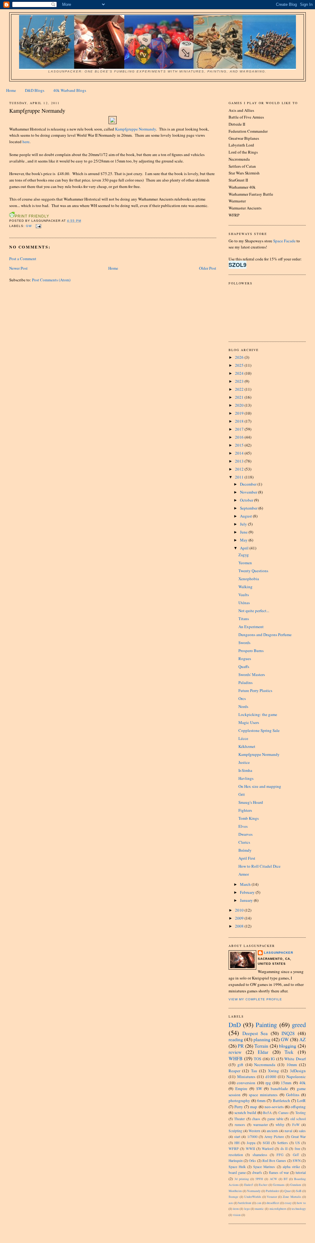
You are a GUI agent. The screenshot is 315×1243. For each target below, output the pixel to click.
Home (11, 90)
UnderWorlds (252, 1196)
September (249, 508)
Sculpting (235, 1130)
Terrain (261, 1046)
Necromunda (264, 1064)
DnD (235, 1024)
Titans (243, 618)
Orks (252, 1160)
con (259, 1203)
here (26, 141)
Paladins (245, 682)
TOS (257, 1058)
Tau (254, 1070)
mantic (259, 1208)
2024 (240, 373)
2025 (240, 365)
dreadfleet (272, 1203)
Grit (241, 794)
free (297, 1148)
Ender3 (248, 1184)
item (236, 1208)
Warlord (267, 1148)
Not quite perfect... (253, 610)
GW (29, 226)
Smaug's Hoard (250, 802)
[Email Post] (37, 226)
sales (302, 1130)
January (247, 900)
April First (246, 858)
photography (239, 1100)
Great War (298, 1136)
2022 (240, 389)
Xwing (273, 1070)
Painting (266, 1024)
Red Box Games (274, 1160)
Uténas (244, 602)
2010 (240, 910)
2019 (240, 413)
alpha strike (291, 1166)
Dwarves (245, 834)
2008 (240, 926)
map (253, 1106)
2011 (240, 477)
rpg (268, 1082)
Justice (244, 762)
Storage (233, 1196)
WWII (250, 1148)
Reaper (234, 1070)
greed (299, 1024)
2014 (240, 453)
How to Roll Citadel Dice (259, 866)
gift (240, 1064)
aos (231, 1203)
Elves (243, 826)
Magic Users (248, 722)
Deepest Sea (255, 1033)
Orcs (242, 698)
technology (299, 1208)
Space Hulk (237, 1166)
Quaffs (243, 666)
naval (288, 1130)
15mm (286, 1082)
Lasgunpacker (278, 952)
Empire (241, 1088)
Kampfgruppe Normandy (135, 129)
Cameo (283, 1112)
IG (273, 1058)
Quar (287, 1191)
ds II (284, 1148)
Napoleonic (296, 1076)
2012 (240, 469)
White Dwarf (295, 1058)
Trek (289, 1052)
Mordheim (235, 1191)
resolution (236, 1154)
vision (237, 1215)
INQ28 (288, 1033)
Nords (243, 706)
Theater (239, 1118)
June (244, 532)
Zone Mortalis (292, 1196)
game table (275, 1118)
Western (254, 1130)
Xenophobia (248, 578)
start (237, 1136)
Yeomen (245, 562)
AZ (302, 1039)
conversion (246, 1082)
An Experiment (251, 626)
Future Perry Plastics (255, 690)
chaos (256, 1118)
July (244, 524)
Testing (300, 1112)
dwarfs (257, 1172)
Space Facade (284, 241)
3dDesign (298, 1070)
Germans (279, 1184)
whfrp (280, 1124)
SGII (266, 1142)
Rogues (244, 658)
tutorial (301, 1172)
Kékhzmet (246, 746)
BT (286, 1179)
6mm (261, 1100)
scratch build (245, 1112)
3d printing (241, 1179)
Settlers (282, 1142)
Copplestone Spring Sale (259, 730)
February (248, 892)
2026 (240, 357)
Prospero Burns (251, 650)
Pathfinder (272, 1191)
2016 (240, 437)
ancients (272, 1130)
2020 (240, 405)
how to (301, 1203)
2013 (240, 461)
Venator (272, 1196)
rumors (240, 1124)
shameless (260, 1154)
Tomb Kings (248, 818)
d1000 (270, 1076)
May (244, 540)
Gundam (295, 1184)
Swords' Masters (251, 674)
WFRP (234, 1148)
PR (241, 1046)
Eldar (263, 1052)
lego (247, 1208)
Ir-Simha (245, 770)
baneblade (279, 1088)
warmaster (260, 1124)
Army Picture (274, 1136)
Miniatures (246, 1076)
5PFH (259, 1179)
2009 (240, 918)
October (247, 500)
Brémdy (245, 850)
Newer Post (18, 268)
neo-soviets (274, 1106)
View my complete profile (255, 999)
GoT (296, 1154)
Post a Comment (22, 258)
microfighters (277, 1208)
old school (298, 1118)
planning (261, 1039)
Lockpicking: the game (257, 714)
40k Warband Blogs (69, 90)
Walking (245, 586)
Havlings (245, 778)
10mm (291, 1064)
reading (236, 1039)
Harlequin (236, 1160)
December (248, 484)
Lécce (243, 738)
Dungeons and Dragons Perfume (265, 634)
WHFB (235, 1058)
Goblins (292, 1094)
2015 (240, 445)
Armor (243, 874)
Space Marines (264, 1166)
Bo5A (267, 1112)
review (235, 1052)
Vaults (243, 594)
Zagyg (243, 554)
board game (237, 1172)
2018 (240, 421)
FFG (280, 1154)
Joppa (251, 1142)
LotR (301, 1100)
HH (236, 1142)
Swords (244, 642)
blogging (287, 1046)
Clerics (244, 842)
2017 (240, 429)
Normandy (254, 1191)
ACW (273, 1179)
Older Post (207, 268)
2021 (240, 397)
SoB (298, 1191)
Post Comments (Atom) (51, 280)
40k (302, 1082)
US (297, 1142)
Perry (238, 1106)
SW (259, 1088)
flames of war (279, 1172)
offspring (298, 1106)
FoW (296, 1124)
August (246, 516)
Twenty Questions (253, 570)
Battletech (281, 1100)
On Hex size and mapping (259, 786)
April (244, 548)
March (246, 884)
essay (288, 1203)
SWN (297, 1160)
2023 (240, 381)
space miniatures (263, 1094)
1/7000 (252, 1136)
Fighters (245, 810)
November (249, 492)
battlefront (244, 1203)
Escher (263, 1184)
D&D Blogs (34, 90)
